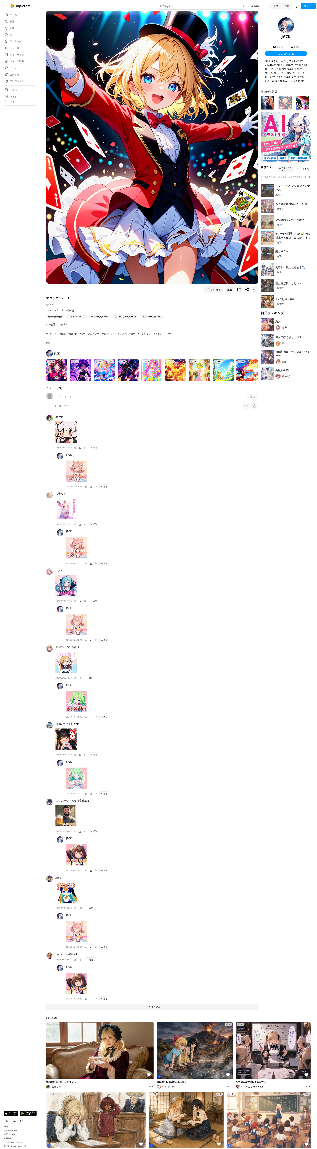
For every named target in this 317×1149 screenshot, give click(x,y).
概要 (6, 1126)
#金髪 (63, 333)
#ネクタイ (51, 333)
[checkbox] (56, 406)
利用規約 (8, 1138)
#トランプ (159, 333)
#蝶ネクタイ (108, 333)
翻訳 (48, 343)
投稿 (287, 6)
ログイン (308, 6)
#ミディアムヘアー (89, 333)
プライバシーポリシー (14, 1142)
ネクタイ (63, 324)
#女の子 (72, 333)
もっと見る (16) (152, 1007)
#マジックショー (126, 333)
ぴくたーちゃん (11, 1130)
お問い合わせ (10, 1134)
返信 (95, 447)
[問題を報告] (85, 447)
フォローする (286, 54)
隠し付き (63, 406)
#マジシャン (144, 333)
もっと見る (301, 169)
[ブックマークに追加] (239, 289)
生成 (275, 6)
